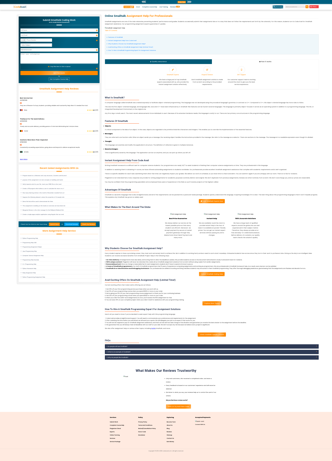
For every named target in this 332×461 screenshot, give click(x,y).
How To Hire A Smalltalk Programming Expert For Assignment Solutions (132, 50)
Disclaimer (141, 435)
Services (112, 438)
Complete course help (149, 7)
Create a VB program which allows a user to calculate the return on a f (43, 188)
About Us (169, 425)
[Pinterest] (199, 427)
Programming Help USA (29, 242)
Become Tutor (171, 422)
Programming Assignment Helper (32, 247)
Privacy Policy (142, 422)
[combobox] (23, 40)
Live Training (163, 7)
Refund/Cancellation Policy (147, 428)
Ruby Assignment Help (29, 272)
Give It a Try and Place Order (178, 406)
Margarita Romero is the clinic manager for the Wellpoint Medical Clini (43, 210)
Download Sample (71, 224)
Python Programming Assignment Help (34, 277)
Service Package (115, 441)
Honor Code (142, 432)
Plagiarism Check (115, 428)
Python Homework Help (29, 268)
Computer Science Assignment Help (33, 255)
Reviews (173, 7)
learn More (23, 159)
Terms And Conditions (145, 425)
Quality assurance (159, 61)
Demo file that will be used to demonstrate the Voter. (38, 201)
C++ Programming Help (29, 264)
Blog (168, 428)
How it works (266, 61)
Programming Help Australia (31, 260)
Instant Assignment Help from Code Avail (122, 40)
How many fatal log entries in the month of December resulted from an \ (44, 192)
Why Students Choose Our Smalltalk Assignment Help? (127, 44)
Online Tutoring (115, 435)
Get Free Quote (59, 73)
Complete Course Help (117, 425)
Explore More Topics (212, 303)
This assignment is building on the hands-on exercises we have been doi (44, 205)
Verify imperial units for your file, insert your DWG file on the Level (42, 184)
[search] (307, 6)
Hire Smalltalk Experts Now (213, 201)
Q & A (138, 7)
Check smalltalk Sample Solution (211, 334)
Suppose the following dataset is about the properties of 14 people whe (43, 197)
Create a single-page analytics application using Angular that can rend (43, 214)
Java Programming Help (30, 251)
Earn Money (170, 441)
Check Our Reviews (88, 224)
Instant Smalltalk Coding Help (212, 274)
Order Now (181, 2)
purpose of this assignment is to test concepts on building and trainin (43, 180)
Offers (314, 7)
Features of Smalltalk (115, 37)
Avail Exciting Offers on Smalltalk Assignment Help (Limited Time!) (130, 47)
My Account (278, 7)
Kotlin (153, 328)
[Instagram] (202, 427)
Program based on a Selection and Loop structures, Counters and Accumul (45, 175)
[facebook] (196, 427)
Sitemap (169, 435)
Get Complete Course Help (59, 79)
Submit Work (128, 7)
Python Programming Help (30, 238)
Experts (112, 432)
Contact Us (170, 438)
